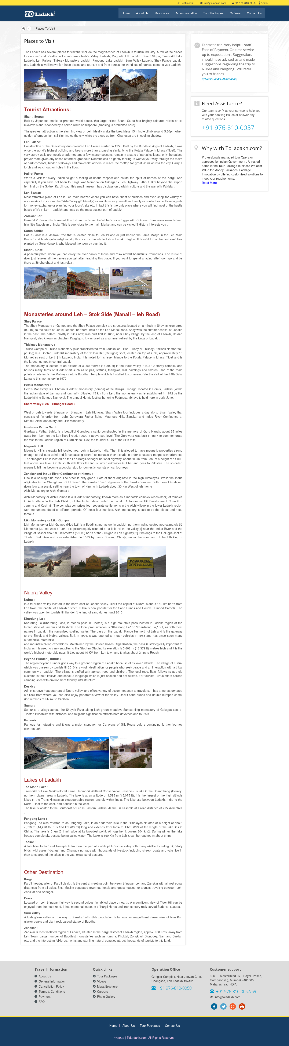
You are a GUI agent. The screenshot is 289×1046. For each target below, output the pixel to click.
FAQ (42, 1001)
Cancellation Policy (51, 986)
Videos (101, 981)
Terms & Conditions (52, 991)
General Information (52, 981)
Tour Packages (213, 13)
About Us (142, 13)
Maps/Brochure (107, 986)
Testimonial (187, 3)
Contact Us (254, 13)
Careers (235, 13)
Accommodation (186, 13)
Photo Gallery (106, 996)
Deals (264, 3)
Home (126, 13)
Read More (209, 183)
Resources (162, 13)
